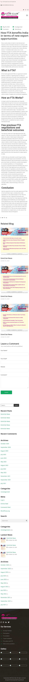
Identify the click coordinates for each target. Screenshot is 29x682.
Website (3, 367)
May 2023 (3, 462)
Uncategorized (18, 27)
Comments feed (5, 507)
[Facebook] (25, 9)
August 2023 (4, 451)
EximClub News (6, 258)
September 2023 (6, 447)
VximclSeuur (18, 29)
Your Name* (4, 350)
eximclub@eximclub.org (7, 5)
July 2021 (3, 483)
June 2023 (3, 458)
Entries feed (4, 504)
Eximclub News (5, 428)
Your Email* (4, 358)
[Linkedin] (6, 622)
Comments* (4, 375)
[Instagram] (27, 9)
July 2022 (3, 469)
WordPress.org (5, 511)
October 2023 (5, 443)
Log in (2, 500)
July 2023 (3, 454)
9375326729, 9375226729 (9, 1)
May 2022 (3, 472)
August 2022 (4, 465)
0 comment (6, 29)
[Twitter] (23, 9)
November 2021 (5, 476)
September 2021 (6, 480)
